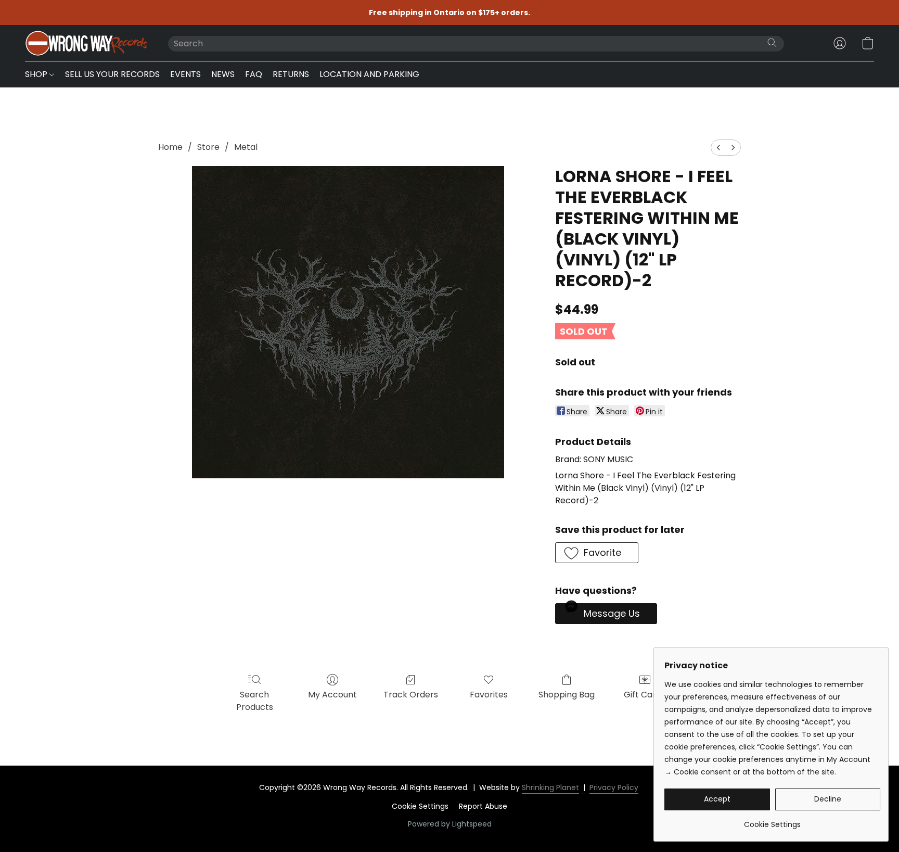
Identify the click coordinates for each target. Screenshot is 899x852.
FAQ (253, 74)
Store (208, 147)
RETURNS (291, 74)
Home (170, 147)
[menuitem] (718, 147)
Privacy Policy (613, 787)
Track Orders (410, 695)
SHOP (37, 74)
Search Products (254, 701)
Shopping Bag (566, 695)
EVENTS (185, 74)
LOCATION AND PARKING (369, 74)
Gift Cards (644, 695)
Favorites (489, 695)
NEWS (223, 74)
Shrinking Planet (550, 787)
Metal (246, 147)
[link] (772, 820)
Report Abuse (483, 806)
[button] (86, 43)
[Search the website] (772, 42)
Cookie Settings (420, 806)
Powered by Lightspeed (450, 824)
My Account (332, 695)
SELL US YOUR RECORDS (112, 74)
